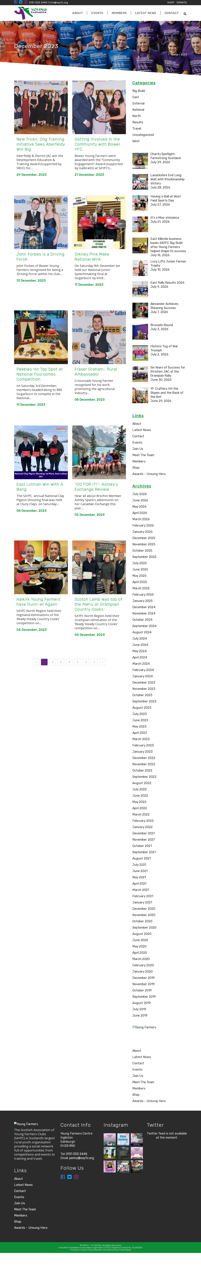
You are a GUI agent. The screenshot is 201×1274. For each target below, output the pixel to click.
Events (137, 442)
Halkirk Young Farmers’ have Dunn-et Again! (38, 602)
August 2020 (141, 934)
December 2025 (143, 538)
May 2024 (139, 651)
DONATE (182, 2)
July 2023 (139, 714)
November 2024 (143, 613)
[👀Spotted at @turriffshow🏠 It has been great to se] (110, 1153)
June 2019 (139, 1015)
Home (174, 54)
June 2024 (140, 645)
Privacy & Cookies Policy (81, 1250)
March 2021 (140, 890)
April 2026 (139, 513)
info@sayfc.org (58, 2)
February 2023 (143, 745)
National (138, 110)
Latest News (141, 430)
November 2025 (143, 544)
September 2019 (144, 996)
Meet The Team (143, 455)
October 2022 (142, 770)
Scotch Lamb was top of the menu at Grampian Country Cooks (98, 604)
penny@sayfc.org (81, 1158)
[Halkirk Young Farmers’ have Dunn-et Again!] (41, 567)
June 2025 (140, 569)
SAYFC (85, 1245)
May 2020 (139, 946)
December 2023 (143, 682)
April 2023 (139, 733)
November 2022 (143, 764)
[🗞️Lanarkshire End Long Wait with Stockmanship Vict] (123, 1166)
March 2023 (141, 739)
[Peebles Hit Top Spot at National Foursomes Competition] (41, 337)
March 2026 (141, 519)
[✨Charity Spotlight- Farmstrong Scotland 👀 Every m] (110, 1166)
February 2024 (143, 670)
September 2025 (144, 557)
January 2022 (142, 827)
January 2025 (142, 601)
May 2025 (139, 576)
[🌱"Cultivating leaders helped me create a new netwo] (123, 1153)
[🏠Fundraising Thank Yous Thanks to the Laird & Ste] (110, 1139)
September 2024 (144, 626)
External (138, 103)
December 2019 (143, 978)
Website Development (105, 1250)
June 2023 (140, 720)
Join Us (137, 449)
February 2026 (143, 525)
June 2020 (140, 940)
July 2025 (139, 563)
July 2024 (139, 638)
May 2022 (139, 802)
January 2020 (142, 971)
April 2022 (139, 808)
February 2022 (143, 821)
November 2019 (143, 984)
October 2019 (142, 990)
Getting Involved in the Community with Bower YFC (97, 144)
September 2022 (144, 777)
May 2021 (139, 877)
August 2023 (141, 707)
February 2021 (142, 896)
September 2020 (144, 927)
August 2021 (141, 858)
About (136, 424)
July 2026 (139, 494)
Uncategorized (143, 135)
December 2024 (143, 607)
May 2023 (139, 726)
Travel (136, 128)
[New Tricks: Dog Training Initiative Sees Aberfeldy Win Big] (41, 107)
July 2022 (139, 789)
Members (138, 461)
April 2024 (139, 657)
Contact (138, 436)
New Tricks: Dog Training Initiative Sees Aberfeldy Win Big (40, 144)
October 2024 (142, 620)
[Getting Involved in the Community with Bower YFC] (99, 107)
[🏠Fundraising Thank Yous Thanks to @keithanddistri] (137, 1153)
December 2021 (143, 833)
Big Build (138, 91)
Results (137, 122)
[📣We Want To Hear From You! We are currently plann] (137, 1166)
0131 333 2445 (38, 2)
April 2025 (139, 582)
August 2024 (142, 632)
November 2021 (143, 839)
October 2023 (142, 695)
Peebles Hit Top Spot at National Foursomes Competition (39, 374)
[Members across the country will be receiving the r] (137, 1139)
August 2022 (141, 783)
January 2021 (142, 902)
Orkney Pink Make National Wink (92, 257)
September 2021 (144, 852)
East (135, 97)
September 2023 (144, 701)
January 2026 (142, 532)
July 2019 (139, 1009)
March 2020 (141, 959)
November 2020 (143, 915)
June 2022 (140, 795)
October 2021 (142, 846)
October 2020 (142, 921)
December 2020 (143, 909)
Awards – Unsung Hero (149, 474)
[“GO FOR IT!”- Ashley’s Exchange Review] (99, 452)
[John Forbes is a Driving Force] (41, 222)
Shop (135, 467)
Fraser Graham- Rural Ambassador (96, 372)
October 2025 (142, 550)
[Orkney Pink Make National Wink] (99, 222)
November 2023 (143, 689)
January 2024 (142, 676)
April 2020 (139, 953)
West (136, 141)
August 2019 (141, 1003)
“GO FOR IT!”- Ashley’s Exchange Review (96, 487)
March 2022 (141, 814)
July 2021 (139, 865)
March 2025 (141, 588)
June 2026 (140, 500)
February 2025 (143, 594)
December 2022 (143, 758)
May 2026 (139, 506)
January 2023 (142, 751)
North (136, 116)
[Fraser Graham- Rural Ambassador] (99, 337)
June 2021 (139, 871)
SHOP (170, 2)
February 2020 (143, 965)
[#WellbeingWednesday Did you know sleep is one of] (123, 1139)
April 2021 (139, 883)
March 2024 (141, 664)
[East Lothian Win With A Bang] (41, 452)
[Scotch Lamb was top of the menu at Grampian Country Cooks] (99, 567)
